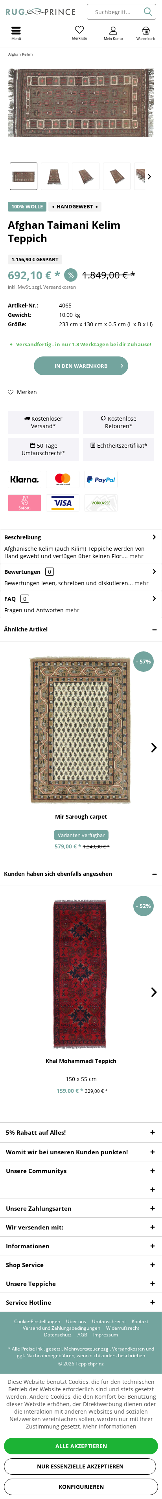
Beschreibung (22, 537)
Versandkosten (128, 1348)
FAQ (15, 598)
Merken (26, 392)
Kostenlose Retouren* (120, 422)
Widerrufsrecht (122, 1328)
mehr (136, 556)
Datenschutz (58, 1335)
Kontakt (140, 1321)
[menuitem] (146, 33)
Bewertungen (22, 571)
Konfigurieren (81, 1486)
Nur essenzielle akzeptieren (80, 1466)
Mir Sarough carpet (81, 816)
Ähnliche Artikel (26, 629)
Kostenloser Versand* (46, 422)
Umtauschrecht (109, 1321)
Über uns (76, 1321)
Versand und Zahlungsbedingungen (61, 1328)
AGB (82, 1335)
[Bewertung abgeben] (81, 250)
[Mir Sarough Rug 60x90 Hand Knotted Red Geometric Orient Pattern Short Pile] (81, 730)
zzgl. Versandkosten (54, 287)
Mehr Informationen (109, 1426)
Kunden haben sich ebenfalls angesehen (58, 873)
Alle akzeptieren (81, 1446)
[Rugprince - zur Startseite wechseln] (40, 12)
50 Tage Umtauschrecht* (43, 449)
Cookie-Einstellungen (37, 1321)
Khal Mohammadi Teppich (81, 1061)
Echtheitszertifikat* (121, 445)
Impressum (105, 1335)
